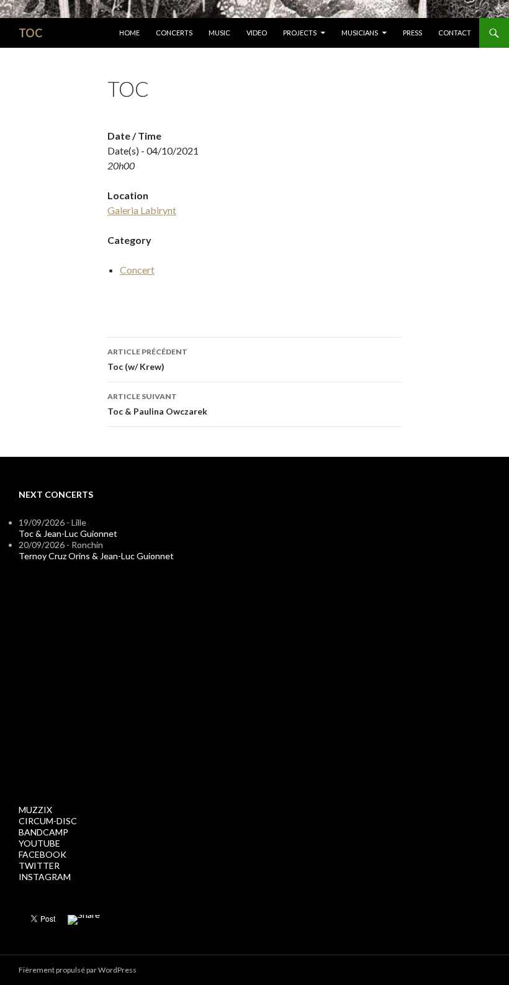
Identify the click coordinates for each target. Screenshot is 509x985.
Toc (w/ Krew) (147, 359)
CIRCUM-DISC (48, 821)
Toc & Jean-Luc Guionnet (68, 533)
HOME (129, 33)
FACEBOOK (42, 854)
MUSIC (219, 33)
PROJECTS (300, 33)
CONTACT (454, 33)
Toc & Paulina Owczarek (157, 404)
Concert (137, 270)
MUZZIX (35, 809)
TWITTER (39, 865)
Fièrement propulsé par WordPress (78, 969)
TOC (30, 33)
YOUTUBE (39, 843)
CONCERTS (174, 33)
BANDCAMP (43, 832)
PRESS (412, 33)
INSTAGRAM (45, 876)
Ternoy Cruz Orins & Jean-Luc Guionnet (96, 556)
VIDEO (256, 33)
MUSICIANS (359, 33)
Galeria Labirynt (141, 210)
